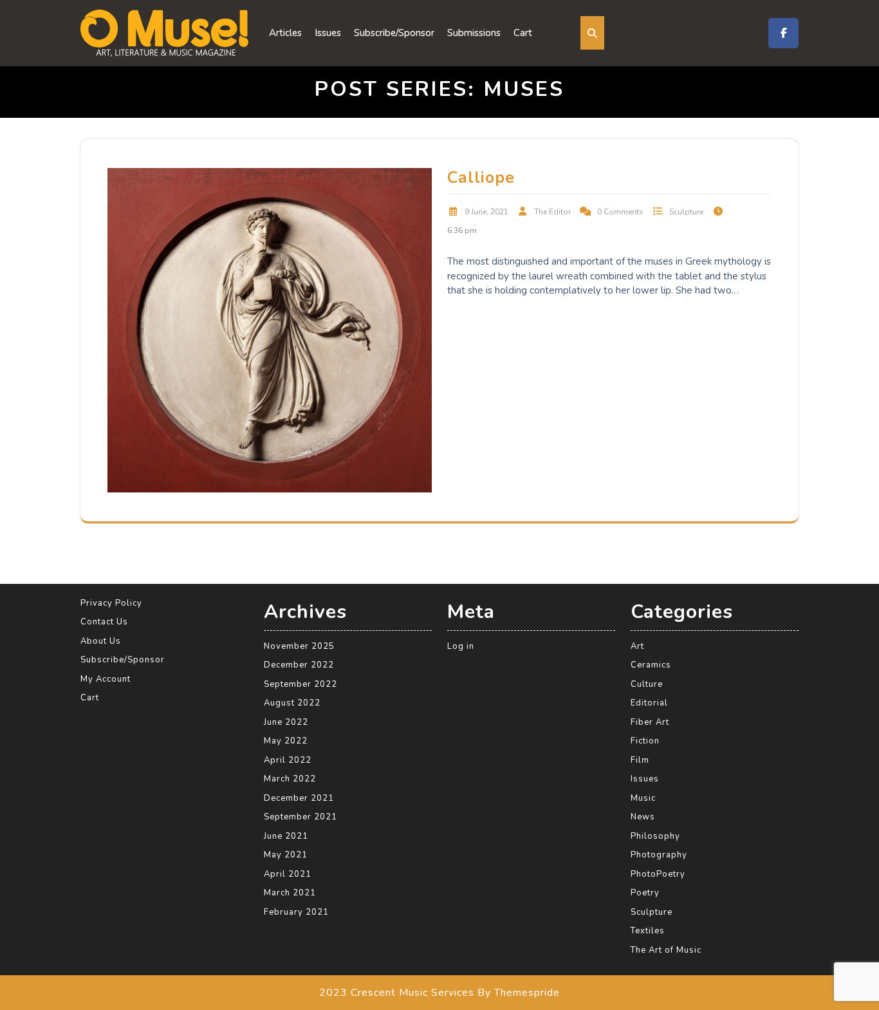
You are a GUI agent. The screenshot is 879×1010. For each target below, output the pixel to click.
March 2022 (290, 779)
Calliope (481, 178)
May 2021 (286, 855)
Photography (659, 855)
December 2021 (299, 798)
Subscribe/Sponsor (394, 32)
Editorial (649, 703)
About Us (100, 641)
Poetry (645, 893)
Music (643, 798)
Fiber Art (650, 722)
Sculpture (686, 212)
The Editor (552, 212)
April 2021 (287, 874)
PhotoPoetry (658, 874)
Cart (523, 32)
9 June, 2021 (486, 212)
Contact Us (104, 622)
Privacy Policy (111, 603)
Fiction (645, 741)
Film (640, 760)
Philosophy (655, 836)
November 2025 (299, 646)
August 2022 (292, 703)
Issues (328, 32)
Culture (647, 684)
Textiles (648, 931)
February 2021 (296, 912)
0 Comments (620, 212)
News (643, 817)
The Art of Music (666, 950)
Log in (460, 646)
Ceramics (651, 665)
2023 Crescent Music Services (396, 993)
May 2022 (286, 741)
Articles (285, 32)
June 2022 (286, 722)
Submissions (474, 32)
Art (637, 646)
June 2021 (286, 836)
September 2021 (300, 817)
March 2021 (290, 893)
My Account (105, 679)
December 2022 (299, 665)
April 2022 (287, 760)
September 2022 (300, 684)
